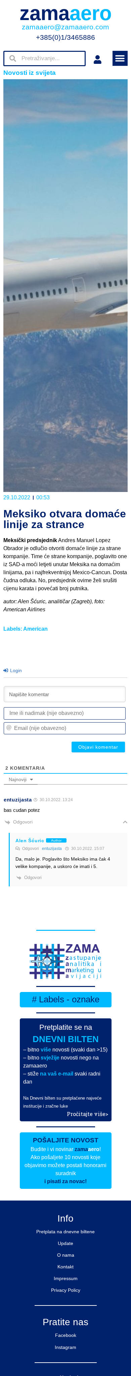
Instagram (65, 1347)
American (35, 629)
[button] (120, 58)
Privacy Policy (65, 1290)
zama (65, 13)
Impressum (66, 1278)
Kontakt (65, 1266)
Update (65, 1243)
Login (15, 670)
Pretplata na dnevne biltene (65, 1231)
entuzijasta (52, 848)
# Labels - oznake (65, 999)
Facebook (65, 1335)
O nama (65, 1255)
